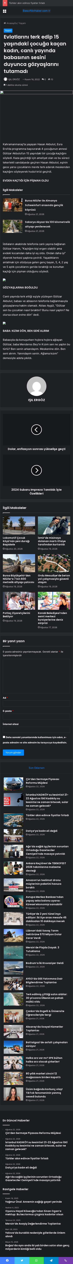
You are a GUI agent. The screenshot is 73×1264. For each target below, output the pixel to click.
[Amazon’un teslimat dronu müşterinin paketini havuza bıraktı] (13, 885)
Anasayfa (11, 23)
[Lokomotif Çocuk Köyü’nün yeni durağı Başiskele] (19, 525)
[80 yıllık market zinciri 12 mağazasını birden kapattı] (13, 1078)
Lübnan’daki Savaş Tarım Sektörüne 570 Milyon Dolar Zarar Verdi (44, 934)
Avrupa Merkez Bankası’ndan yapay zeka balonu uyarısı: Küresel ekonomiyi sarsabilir (44, 900)
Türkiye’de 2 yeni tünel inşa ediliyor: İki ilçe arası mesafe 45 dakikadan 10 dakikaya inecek (46, 917)
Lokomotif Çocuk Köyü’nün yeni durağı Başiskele (16, 541)
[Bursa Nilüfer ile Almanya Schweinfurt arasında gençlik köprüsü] (12, 204)
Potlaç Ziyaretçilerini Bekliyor (16, 614)
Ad (5, 697)
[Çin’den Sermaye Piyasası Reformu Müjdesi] (13, 784)
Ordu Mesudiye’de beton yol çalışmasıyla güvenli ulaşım (54, 579)
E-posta (8, 711)
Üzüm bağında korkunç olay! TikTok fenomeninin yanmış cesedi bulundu (44, 1092)
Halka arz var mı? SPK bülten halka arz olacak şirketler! (44, 1059)
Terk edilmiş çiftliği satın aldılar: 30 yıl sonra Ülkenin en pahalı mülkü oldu (46, 998)
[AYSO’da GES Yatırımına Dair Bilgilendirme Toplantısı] (13, 983)
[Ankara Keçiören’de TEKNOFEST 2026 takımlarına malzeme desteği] (13, 868)
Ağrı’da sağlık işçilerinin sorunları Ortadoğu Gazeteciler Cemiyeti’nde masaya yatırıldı (47, 850)
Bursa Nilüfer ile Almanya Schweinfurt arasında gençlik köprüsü (44, 205)
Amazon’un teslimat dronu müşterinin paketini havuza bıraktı (43, 883)
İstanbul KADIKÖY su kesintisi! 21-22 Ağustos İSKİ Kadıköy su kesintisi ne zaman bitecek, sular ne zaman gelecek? (47, 800)
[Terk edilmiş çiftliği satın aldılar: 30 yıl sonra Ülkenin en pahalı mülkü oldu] (13, 999)
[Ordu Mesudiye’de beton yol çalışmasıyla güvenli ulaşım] (54, 563)
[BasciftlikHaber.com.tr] (36, 11)
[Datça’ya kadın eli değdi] (13, 835)
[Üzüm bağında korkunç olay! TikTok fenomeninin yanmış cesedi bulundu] (13, 1094)
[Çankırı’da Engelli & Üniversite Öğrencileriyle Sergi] (13, 1016)
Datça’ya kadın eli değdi (41, 831)
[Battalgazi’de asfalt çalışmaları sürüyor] (13, 1047)
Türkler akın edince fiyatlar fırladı (27, 3)
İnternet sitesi (11, 724)
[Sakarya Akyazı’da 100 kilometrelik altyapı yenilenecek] (12, 226)
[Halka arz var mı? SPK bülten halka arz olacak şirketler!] (13, 1062)
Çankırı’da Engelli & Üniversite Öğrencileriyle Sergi (45, 1013)
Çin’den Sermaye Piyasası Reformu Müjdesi (42, 781)
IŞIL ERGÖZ (14, 79)
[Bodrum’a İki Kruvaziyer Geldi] (13, 967)
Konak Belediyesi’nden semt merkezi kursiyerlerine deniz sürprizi (52, 618)
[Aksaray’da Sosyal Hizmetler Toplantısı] (13, 1031)
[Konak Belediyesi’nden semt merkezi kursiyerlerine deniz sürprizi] (54, 601)
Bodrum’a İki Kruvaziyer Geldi (45, 963)
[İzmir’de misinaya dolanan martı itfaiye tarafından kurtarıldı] (54, 525)
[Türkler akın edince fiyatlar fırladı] (13, 820)
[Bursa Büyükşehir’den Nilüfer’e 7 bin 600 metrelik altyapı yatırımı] (19, 563)
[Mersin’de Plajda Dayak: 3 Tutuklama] (13, 952)
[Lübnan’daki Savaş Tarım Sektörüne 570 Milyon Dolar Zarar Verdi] (13, 935)
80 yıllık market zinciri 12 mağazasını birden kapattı (43, 1075)
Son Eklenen (36, 767)
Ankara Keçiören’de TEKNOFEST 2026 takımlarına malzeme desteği (46, 867)
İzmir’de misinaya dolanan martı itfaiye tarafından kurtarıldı (52, 541)
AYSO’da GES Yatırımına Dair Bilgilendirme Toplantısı (44, 980)
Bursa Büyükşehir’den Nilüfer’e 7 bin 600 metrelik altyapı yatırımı (18, 579)
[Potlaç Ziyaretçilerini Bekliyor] (19, 601)
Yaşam (22, 23)
